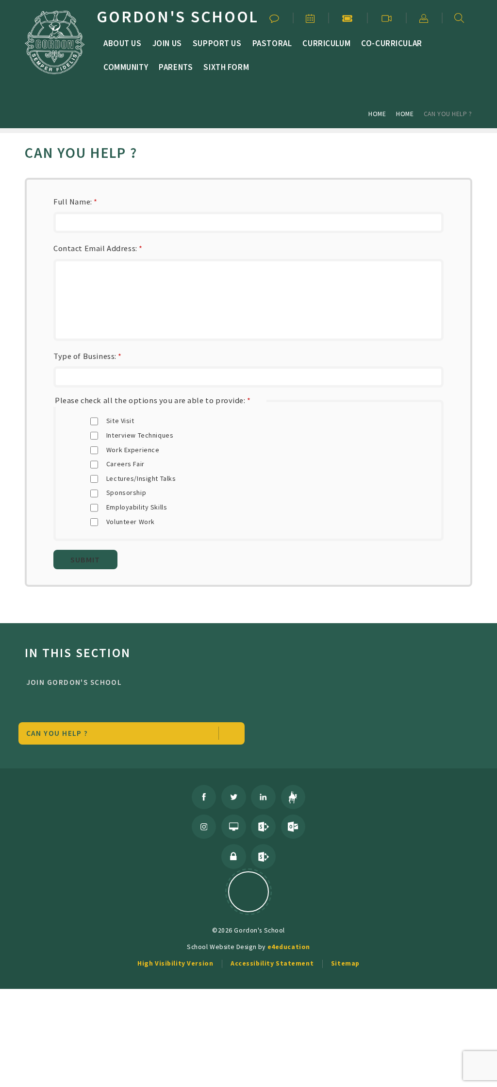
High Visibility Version (175, 963)
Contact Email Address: (98, 248)
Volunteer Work (130, 521)
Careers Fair (125, 463)
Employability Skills (136, 507)
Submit (85, 559)
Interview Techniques (140, 435)
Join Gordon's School (74, 682)
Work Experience (133, 449)
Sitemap (345, 963)
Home (377, 113)
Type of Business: (87, 356)
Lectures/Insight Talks (141, 478)
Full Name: (75, 201)
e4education (288, 946)
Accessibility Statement (272, 963)
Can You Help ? (448, 113)
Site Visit (120, 420)
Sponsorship (126, 492)
